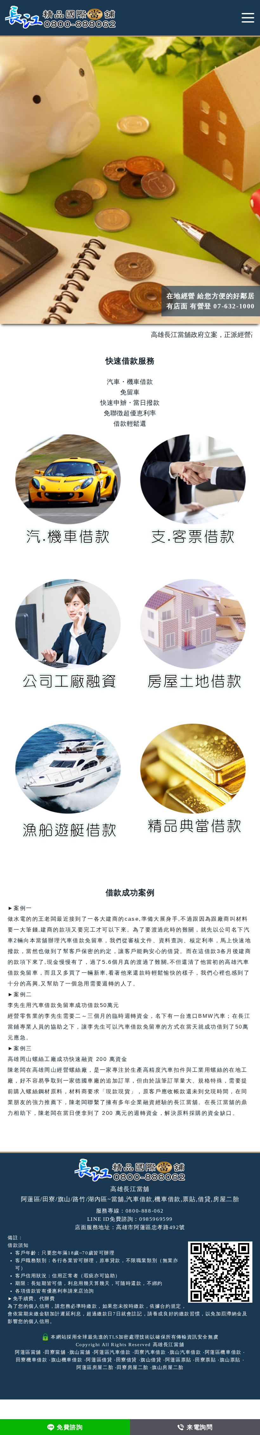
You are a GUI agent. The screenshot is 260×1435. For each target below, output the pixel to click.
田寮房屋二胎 (132, 1367)
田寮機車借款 (32, 1359)
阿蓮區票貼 (178, 1359)
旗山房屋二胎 (168, 1367)
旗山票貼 (230, 1359)
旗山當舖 (79, 1352)
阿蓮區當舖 (28, 1352)
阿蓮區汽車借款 (112, 1352)
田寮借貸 (126, 1359)
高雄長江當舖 (169, 1344)
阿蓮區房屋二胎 (94, 1367)
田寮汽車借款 (150, 1352)
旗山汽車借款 (185, 1352)
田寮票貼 (205, 1359)
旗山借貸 (150, 1359)
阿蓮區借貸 (99, 1359)
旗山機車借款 (67, 1359)
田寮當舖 (55, 1352)
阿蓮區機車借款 (223, 1352)
